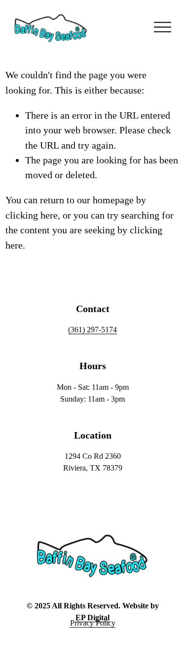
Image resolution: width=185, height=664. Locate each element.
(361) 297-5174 (92, 329)
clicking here (31, 215)
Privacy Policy (92, 623)
